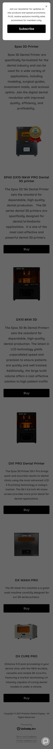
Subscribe (26, 29)
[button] (45, 741)
